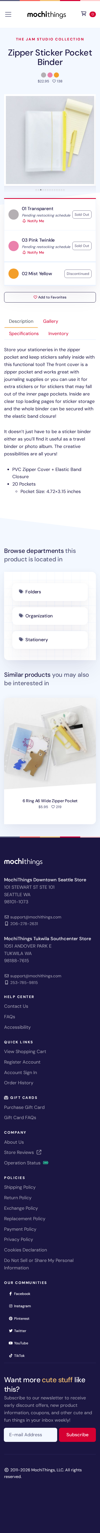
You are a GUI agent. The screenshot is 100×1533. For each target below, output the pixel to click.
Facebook (24, 1293)
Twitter (22, 1330)
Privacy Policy (18, 1239)
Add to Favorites (51, 297)
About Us (14, 1142)
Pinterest (23, 1318)
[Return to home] (46, 14)
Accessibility (17, 1027)
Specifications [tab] (24, 333)
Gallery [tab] (50, 321)
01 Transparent (37, 209)
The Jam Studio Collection (50, 39)
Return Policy (18, 1198)
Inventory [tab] (58, 333)
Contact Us (16, 1006)
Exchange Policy (21, 1208)
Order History (18, 1083)
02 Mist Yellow (37, 274)
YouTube (23, 1343)
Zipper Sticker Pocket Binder (50, 57)
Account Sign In (20, 1072)
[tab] (36, 189)
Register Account (22, 1062)
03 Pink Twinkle (38, 240)
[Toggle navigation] (8, 14)
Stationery (36, 640)
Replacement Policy (24, 1219)
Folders (33, 592)
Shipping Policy (20, 1187)
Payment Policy (20, 1229)
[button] (50, 140)
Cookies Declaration (25, 1250)
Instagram (24, 1305)
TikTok (21, 1355)
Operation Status (23, 1163)
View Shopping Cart (25, 1051)
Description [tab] (21, 321)
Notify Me (35, 221)
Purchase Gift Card (24, 1107)
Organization (39, 616)
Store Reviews (19, 1152)
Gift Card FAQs (20, 1117)
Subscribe (81, 1434)
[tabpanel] (50, 420)
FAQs (9, 1017)
